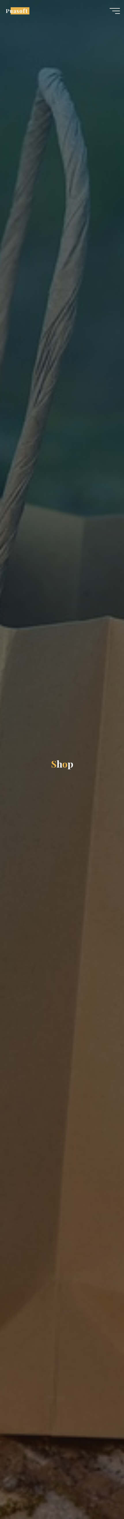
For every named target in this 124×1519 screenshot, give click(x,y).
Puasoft (17, 10)
